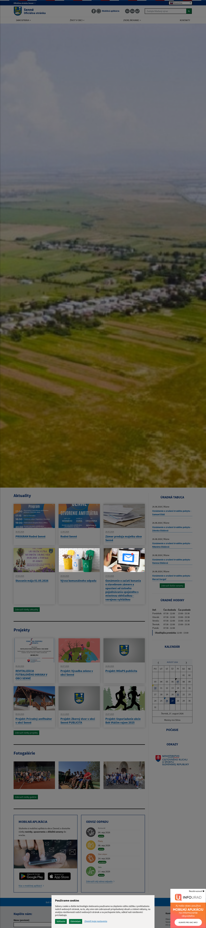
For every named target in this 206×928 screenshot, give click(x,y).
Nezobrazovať (196, 891)
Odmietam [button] (75, 921)
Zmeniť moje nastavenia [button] (95, 921)
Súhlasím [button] (61, 921)
